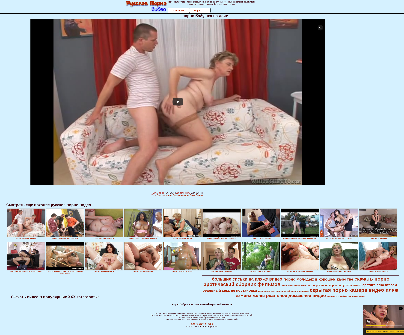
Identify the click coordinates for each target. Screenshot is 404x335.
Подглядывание (181, 195)
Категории (178, 10)
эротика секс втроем (379, 285)
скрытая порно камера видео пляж (354, 290)
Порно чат (199, 10)
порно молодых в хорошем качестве (318, 279)
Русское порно (164, 195)
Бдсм (192, 195)
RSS (210, 323)
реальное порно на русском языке (338, 285)
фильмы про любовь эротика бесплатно (346, 296)
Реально (200, 195)
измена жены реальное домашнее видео (281, 295)
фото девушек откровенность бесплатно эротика (283, 291)
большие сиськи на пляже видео (247, 279)
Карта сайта (198, 323)
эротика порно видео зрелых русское (298, 285)
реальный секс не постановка (229, 290)
